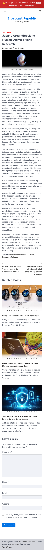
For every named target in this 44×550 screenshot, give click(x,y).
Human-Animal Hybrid (18, 254)
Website (5, 504)
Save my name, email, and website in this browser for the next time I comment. (23, 515)
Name (5, 482)
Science (14, 257)
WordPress (7, 547)
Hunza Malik (8, 48)
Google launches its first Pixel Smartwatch (20, 316)
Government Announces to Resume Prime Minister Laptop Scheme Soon (20, 364)
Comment (7, 452)
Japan (31, 254)
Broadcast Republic (22, 18)
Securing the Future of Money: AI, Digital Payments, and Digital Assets (19, 417)
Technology (7, 32)
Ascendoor (15, 544)
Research (6, 257)
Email (5, 493)
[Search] (40, 11)
